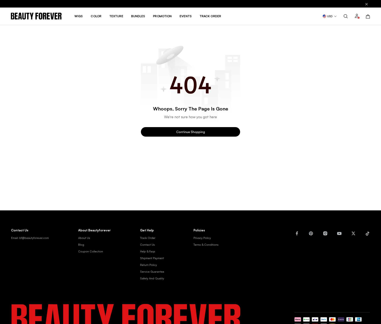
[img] (36, 16)
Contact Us (147, 244)
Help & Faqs (147, 251)
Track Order (147, 238)
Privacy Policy (202, 238)
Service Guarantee (152, 271)
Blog (81, 244)
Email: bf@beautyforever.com (30, 238)
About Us (84, 238)
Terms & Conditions (205, 244)
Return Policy (148, 264)
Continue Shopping (190, 132)
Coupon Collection (90, 251)
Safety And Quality (152, 278)
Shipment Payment (152, 258)
